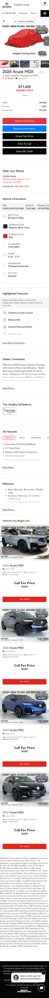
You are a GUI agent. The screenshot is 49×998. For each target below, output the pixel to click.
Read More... (9, 388)
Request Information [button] (24, 128)
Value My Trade (24, 151)
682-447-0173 (22, 186)
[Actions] (44, 73)
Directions (23, 13)
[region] (25, 106)
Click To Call (24, 143)
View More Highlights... (14, 343)
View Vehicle (24, 599)
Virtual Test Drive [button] (24, 136)
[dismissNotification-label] (43, 973)
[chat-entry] (41, 988)
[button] (9, 13)
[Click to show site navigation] (45, 13)
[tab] (9, 438)
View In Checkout (24, 121)
